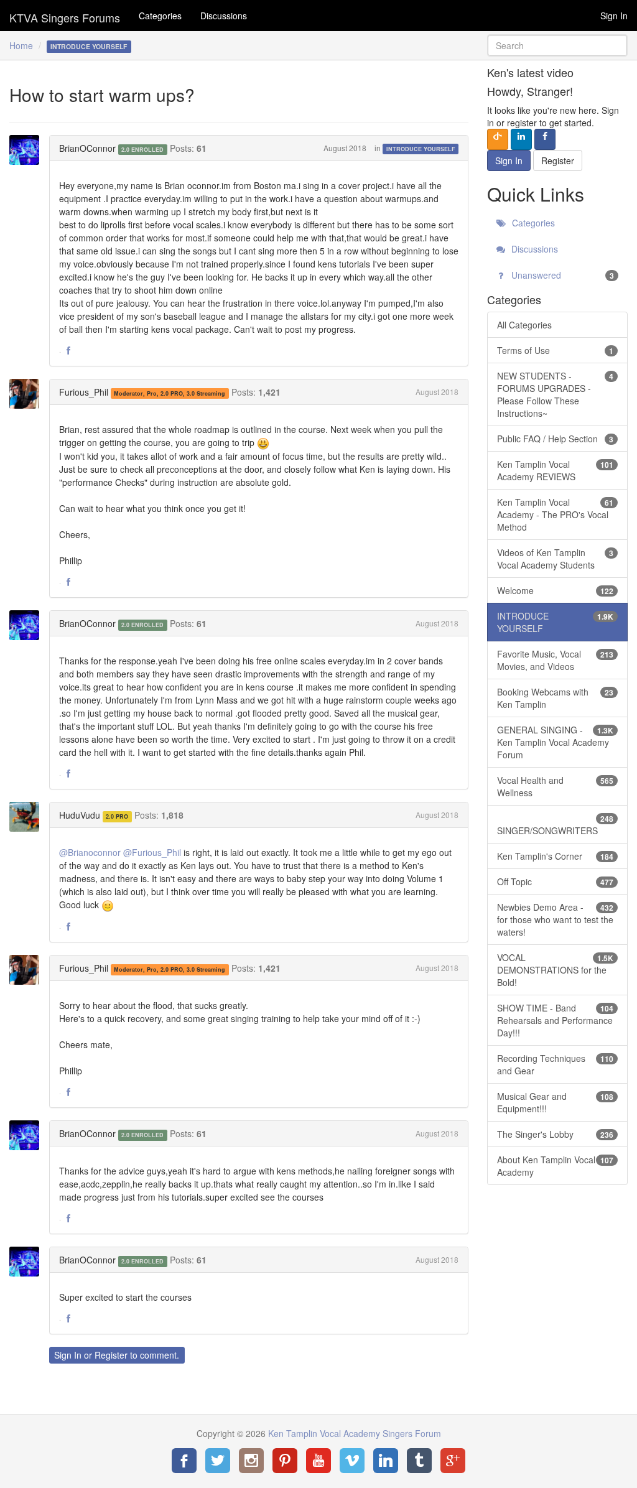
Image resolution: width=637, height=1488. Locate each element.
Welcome (555, 590)
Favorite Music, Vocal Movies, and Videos (555, 660)
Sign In (614, 15)
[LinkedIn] (385, 1460)
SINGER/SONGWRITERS (555, 825)
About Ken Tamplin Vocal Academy (555, 1165)
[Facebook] (184, 1460)
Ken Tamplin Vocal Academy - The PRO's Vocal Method (555, 514)
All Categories (524, 325)
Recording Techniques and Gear (555, 1064)
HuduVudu (79, 815)
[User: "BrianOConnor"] (28, 150)
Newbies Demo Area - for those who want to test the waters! (555, 919)
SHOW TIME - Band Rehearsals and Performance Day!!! (555, 1020)
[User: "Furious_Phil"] (28, 394)
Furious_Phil (83, 392)
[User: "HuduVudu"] (28, 817)
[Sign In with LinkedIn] (521, 139)
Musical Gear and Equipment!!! (555, 1102)
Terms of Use (555, 350)
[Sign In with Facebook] (545, 139)
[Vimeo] (352, 1460)
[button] (68, 350)
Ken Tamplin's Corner (555, 856)
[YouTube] (318, 1460)
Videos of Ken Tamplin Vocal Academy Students (555, 558)
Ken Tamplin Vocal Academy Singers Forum (64, 15)
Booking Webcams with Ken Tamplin (555, 698)
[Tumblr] (419, 1460)
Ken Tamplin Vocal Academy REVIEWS (555, 470)
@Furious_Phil (152, 852)
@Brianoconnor (90, 852)
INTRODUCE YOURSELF (420, 149)
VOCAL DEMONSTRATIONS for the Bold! (555, 969)
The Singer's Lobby (555, 1134)
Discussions (223, 15)
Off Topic (555, 881)
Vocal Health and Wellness (555, 786)
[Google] (452, 1460)
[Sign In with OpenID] (497, 139)
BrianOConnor (87, 148)
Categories (160, 15)
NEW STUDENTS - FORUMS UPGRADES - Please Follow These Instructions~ (555, 394)
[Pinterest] (284, 1460)
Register (111, 1355)
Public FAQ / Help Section (555, 438)
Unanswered (561, 275)
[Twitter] (217, 1460)
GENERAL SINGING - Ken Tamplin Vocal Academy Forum (555, 742)
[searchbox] (557, 45)
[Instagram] (251, 1460)
